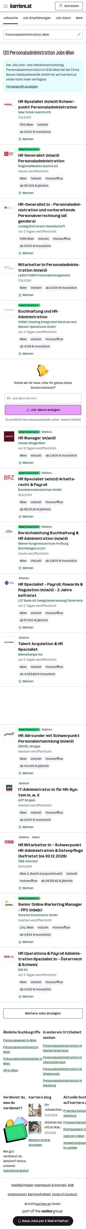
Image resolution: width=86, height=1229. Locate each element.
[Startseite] (22, 6)
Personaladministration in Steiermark (62, 1071)
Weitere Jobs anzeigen (43, 1013)
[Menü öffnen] (5, 6)
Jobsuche (10, 18)
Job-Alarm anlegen (45, 410)
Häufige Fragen (22, 1185)
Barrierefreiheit (39, 1194)
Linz (23, 927)
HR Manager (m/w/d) (37, 438)
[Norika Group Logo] (43, 1212)
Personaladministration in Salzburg (62, 1083)
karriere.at (43, 1204)
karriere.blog (40, 1097)
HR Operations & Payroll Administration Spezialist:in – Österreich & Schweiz (50, 959)
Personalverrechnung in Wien (20, 1049)
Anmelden (71, 6)
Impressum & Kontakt (50, 1185)
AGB (71, 1185)
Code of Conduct (64, 1194)
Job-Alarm (63, 18)
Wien (70, 52)
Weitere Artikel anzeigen (39, 1142)
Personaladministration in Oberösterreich (62, 1059)
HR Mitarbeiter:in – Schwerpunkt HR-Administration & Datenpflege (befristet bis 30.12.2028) (50, 850)
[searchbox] (43, 35)
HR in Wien (10, 1070)
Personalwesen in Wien (19, 1040)
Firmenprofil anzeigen (22, 86)
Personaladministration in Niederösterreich (62, 1048)
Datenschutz (17, 1194)
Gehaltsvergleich (16, 1171)
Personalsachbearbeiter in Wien (22, 1061)
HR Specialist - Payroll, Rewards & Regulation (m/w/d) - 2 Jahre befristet (50, 590)
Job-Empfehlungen (37, 18)
